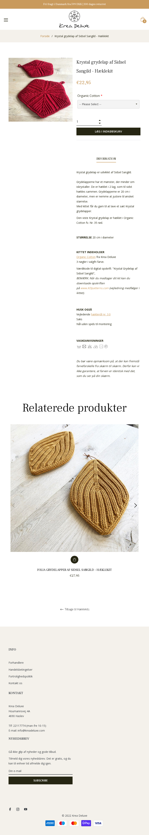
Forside (45, 36)
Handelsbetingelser (20, 669)
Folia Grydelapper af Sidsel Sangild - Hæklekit (74, 570)
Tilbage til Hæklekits (76, 609)
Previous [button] (13, 505)
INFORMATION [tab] (106, 159)
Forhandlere (16, 662)
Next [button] (135, 505)
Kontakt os (15, 683)
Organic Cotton (88, 96)
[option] (74, 505)
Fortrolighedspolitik (21, 676)
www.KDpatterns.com (95, 288)
